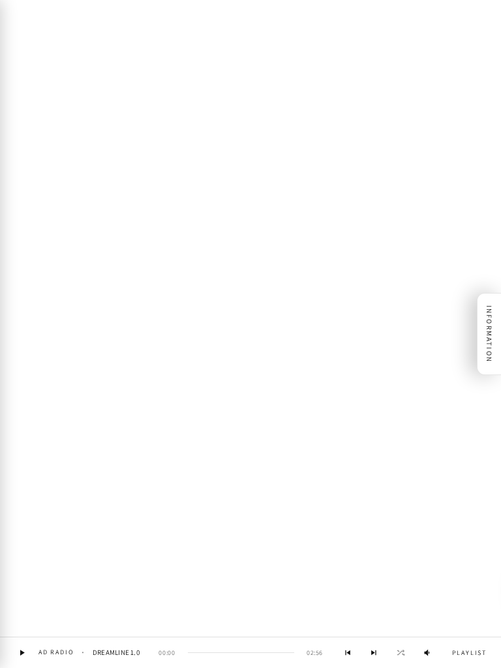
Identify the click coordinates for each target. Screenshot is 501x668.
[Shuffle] (401, 652)
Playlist (469, 652)
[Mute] (427, 652)
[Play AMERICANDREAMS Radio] (22, 652)
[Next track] (374, 652)
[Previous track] (347, 652)
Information (489, 334)
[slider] (241, 653)
